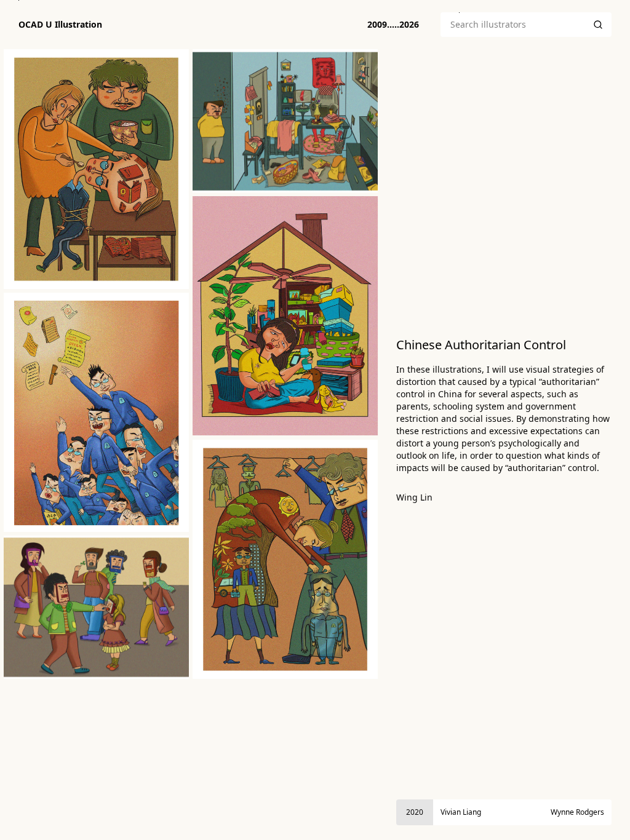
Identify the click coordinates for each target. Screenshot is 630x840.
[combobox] (512, 24)
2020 (414, 812)
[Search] (598, 24)
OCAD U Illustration (60, 24)
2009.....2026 (393, 24)
